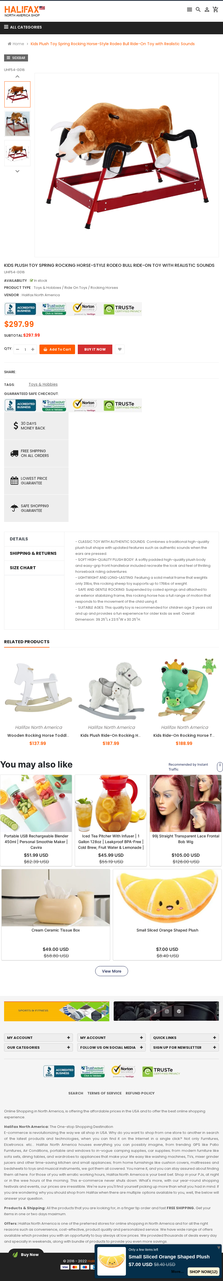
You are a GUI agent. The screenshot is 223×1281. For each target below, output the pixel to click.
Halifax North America (41, 295)
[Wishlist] (120, 349)
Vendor (11, 295)
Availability (15, 280)
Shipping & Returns (33, 553)
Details (19, 539)
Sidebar (18, 57)
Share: (10, 372)
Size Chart (23, 568)
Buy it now (95, 349)
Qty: (8, 348)
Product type (17, 287)
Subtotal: (13, 335)
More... (178, 1271)
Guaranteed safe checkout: (31, 393)
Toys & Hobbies (43, 384)
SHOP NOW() (204, 1272)
